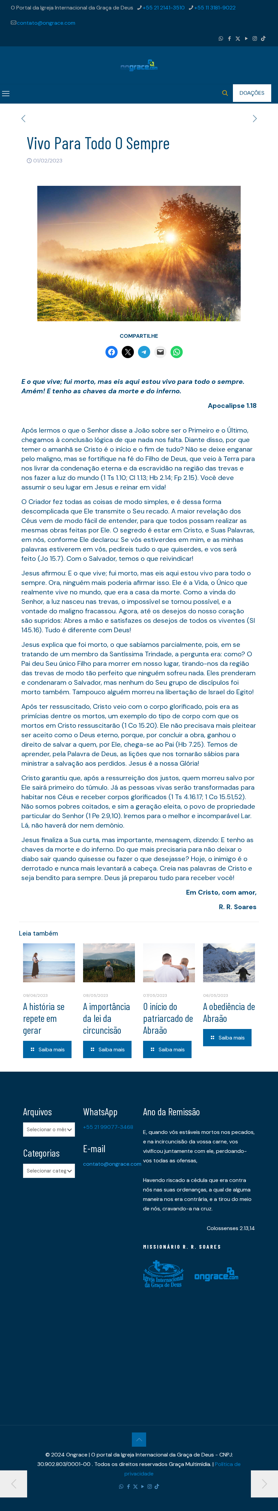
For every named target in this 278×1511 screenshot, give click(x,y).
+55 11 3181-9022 (215, 7)
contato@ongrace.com (46, 22)
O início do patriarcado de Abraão (168, 1018)
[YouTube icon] (246, 38)
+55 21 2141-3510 (164, 7)
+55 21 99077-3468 (108, 1127)
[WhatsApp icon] (220, 38)
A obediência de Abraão (229, 1012)
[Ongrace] (139, 65)
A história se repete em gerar (43, 1018)
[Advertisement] (49, 1289)
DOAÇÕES (252, 92)
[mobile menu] (6, 94)
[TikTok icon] (263, 38)
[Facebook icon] (229, 38)
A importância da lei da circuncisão (106, 1018)
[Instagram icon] (254, 38)
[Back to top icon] (139, 1439)
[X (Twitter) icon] (237, 38)
